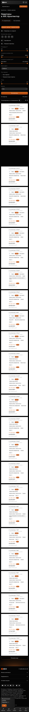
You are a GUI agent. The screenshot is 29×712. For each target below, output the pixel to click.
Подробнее (4, 702)
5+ (12, 36)
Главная (14, 710)
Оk (4, 705)
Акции (20, 710)
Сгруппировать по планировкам (9, 100)
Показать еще (14, 658)
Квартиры (3, 710)
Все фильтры (14, 93)
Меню (26, 710)
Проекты (9, 710)
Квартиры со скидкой (10, 31)
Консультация (23, 6)
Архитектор (3, 10)
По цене (25, 96)
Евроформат (7, 40)
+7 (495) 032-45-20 (23, 669)
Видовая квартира (9, 43)
